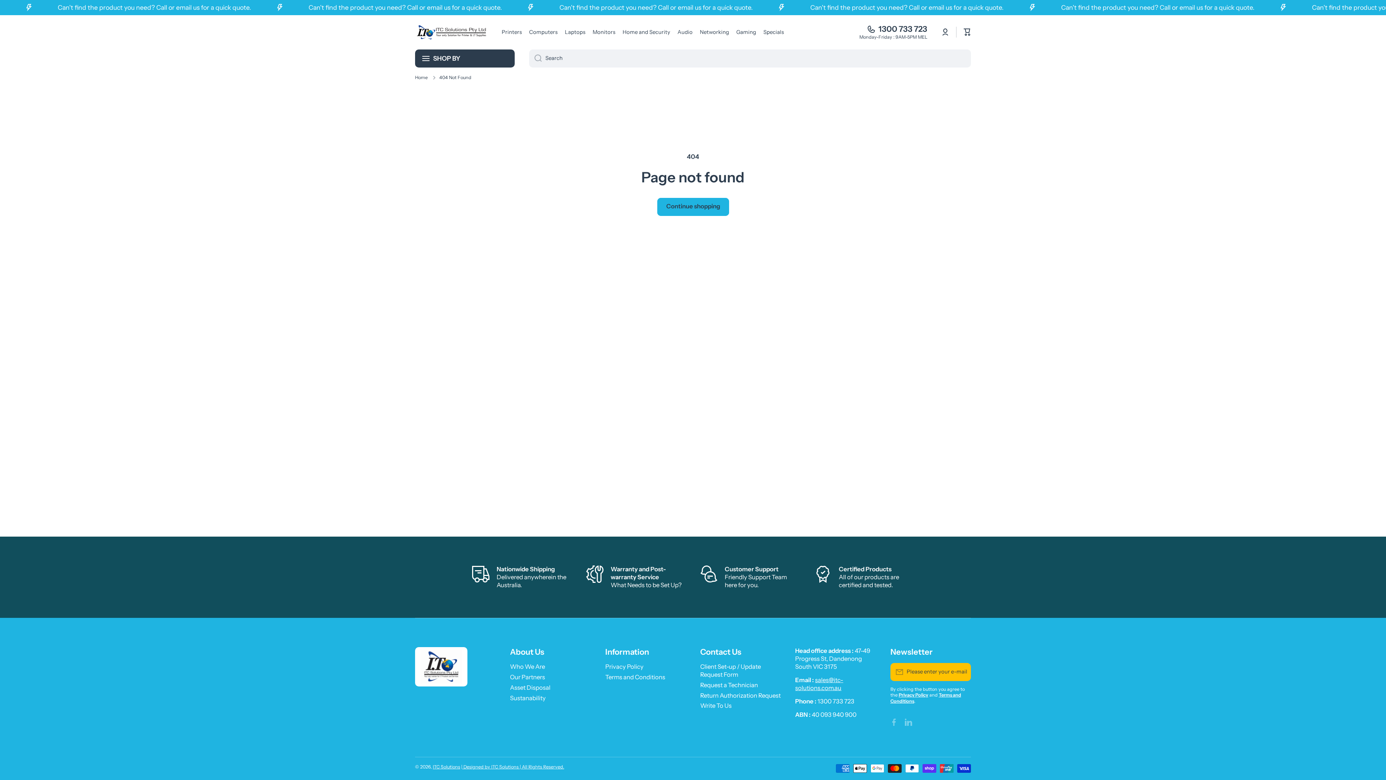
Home (421, 77)
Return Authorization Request (740, 695)
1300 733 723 (903, 29)
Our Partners (527, 677)
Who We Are (527, 666)
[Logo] (451, 32)
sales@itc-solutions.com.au (819, 684)
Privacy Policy (624, 666)
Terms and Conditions (635, 677)
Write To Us (716, 705)
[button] (967, 32)
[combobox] (750, 58)
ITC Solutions (446, 767)
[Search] (535, 58)
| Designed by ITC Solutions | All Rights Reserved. (512, 767)
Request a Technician (729, 685)
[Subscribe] (962, 672)
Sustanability (528, 698)
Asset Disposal (530, 687)
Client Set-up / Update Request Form (730, 670)
